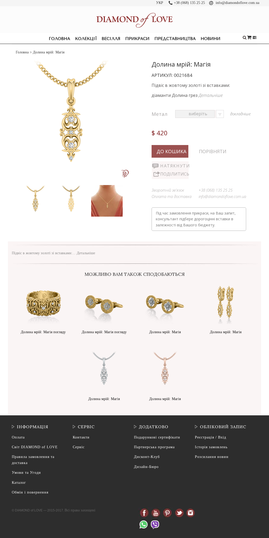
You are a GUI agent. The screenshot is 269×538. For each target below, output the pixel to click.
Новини (210, 38)
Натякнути (174, 166)
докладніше (240, 113)
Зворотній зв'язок (168, 190)
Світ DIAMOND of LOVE (35, 447)
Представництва (175, 38)
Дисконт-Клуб (147, 457)
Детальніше (211, 95)
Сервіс (79, 447)
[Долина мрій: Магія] (36, 186)
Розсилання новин (212, 457)
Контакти (81, 437)
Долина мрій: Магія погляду (43, 332)
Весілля (111, 38)
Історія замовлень (211, 447)
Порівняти (212, 151)
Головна (59, 38)
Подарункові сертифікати (157, 437)
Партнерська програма (154, 447)
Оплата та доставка (172, 196)
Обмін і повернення (30, 492)
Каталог (19, 483)
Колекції (86, 38)
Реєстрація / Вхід (210, 437)
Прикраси (137, 38)
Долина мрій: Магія (165, 332)
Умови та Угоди (26, 473)
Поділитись (174, 174)
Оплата (18, 437)
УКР (159, 3)
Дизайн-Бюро (146, 467)
